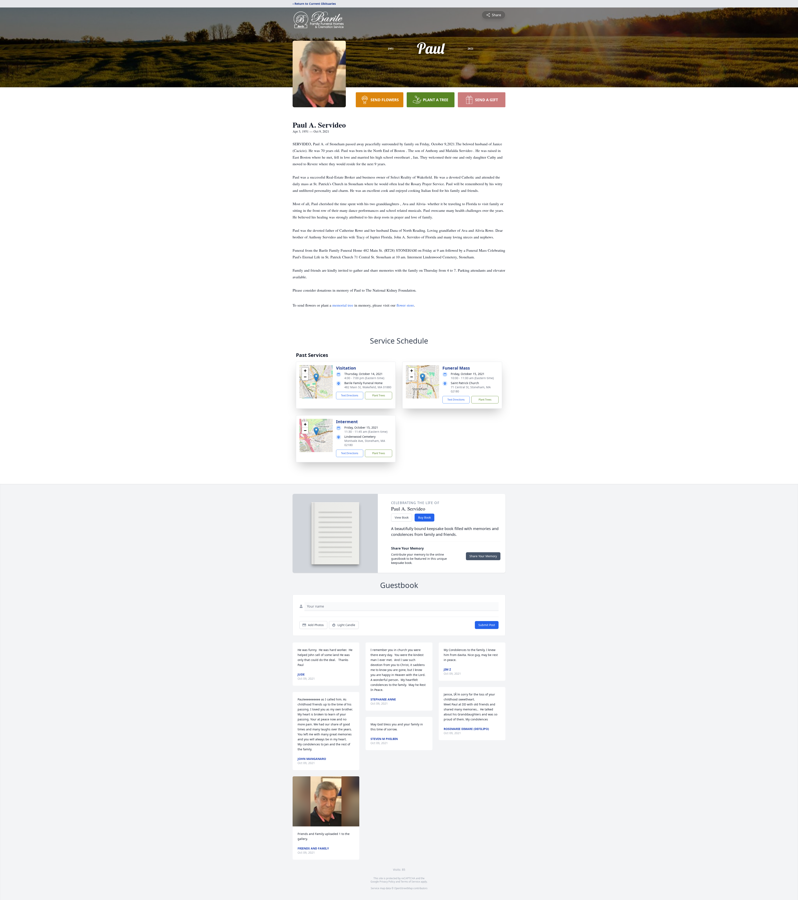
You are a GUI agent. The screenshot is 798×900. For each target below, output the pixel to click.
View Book (402, 517)
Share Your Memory (483, 556)
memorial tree (342, 305)
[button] (316, 377)
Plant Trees (378, 395)
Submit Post (486, 625)
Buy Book (424, 517)
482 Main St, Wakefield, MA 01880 (367, 387)
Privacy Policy (387, 881)
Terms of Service (410, 881)
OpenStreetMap (403, 888)
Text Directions (349, 395)
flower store (405, 305)
